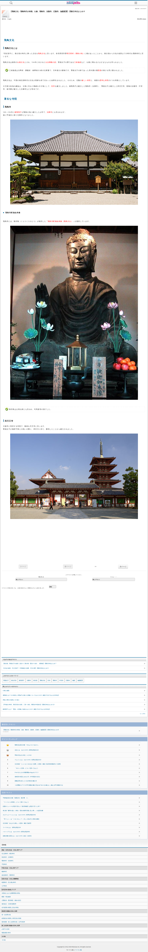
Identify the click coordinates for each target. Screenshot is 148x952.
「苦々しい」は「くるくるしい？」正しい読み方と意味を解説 (21, 819)
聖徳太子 (6, 680)
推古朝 (35, 680)
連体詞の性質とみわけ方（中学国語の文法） (28, 776)
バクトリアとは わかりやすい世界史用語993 (16, 831)
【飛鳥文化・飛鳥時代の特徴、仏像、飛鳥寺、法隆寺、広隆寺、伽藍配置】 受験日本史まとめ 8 (31, 730)
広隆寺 (68, 680)
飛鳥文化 (42, 680)
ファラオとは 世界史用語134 (12, 827)
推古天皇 (13, 680)
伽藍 (73, 680)
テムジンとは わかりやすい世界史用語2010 (28, 760)
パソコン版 (78, 950)
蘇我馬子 (21, 680)
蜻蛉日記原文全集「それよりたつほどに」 (27, 745)
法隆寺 (29, 680)
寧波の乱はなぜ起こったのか (23, 755)
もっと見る (142, 713)
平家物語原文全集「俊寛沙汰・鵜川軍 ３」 (16, 798)
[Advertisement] (74, 26)
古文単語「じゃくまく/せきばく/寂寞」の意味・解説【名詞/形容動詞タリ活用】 (38, 764)
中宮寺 (61, 680)
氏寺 (49, 680)
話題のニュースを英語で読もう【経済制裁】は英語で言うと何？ (22, 806)
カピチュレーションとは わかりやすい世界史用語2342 (19, 815)
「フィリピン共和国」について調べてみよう (16, 802)
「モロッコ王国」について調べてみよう (26, 768)
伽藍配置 (80, 680)
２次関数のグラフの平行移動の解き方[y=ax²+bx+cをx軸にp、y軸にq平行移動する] (39, 785)
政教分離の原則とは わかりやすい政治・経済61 (17, 836)
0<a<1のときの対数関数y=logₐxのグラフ (26, 772)
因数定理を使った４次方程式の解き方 (26, 781)
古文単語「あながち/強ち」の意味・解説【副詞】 (17, 823)
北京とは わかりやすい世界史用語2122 (27, 750)
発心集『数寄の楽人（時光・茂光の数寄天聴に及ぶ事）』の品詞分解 (23, 810)
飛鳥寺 (55, 680)
